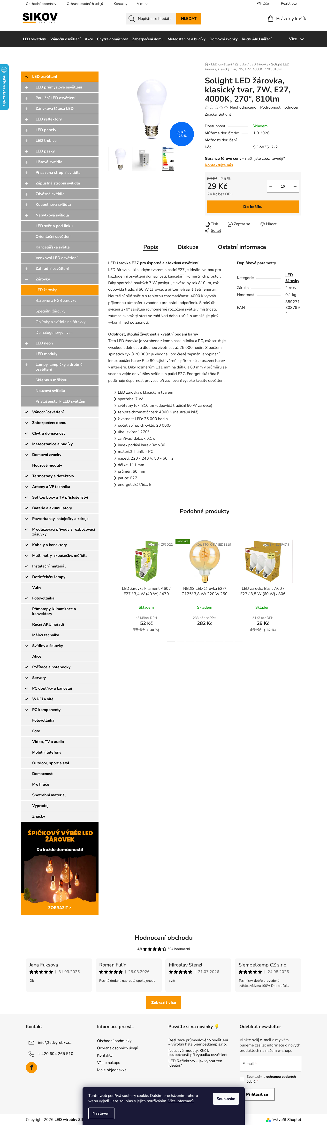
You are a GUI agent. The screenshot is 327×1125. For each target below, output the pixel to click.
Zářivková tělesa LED (55, 108)
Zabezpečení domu (49, 422)
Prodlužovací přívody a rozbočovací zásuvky (63, 532)
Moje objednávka (111, 1070)
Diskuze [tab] (187, 247)
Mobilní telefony (46, 752)
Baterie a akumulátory (52, 508)
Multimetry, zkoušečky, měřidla (60, 555)
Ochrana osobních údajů (85, 3)
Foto (36, 731)
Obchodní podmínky (41, 3)
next (297, 589)
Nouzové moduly (47, 465)
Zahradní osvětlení (52, 268)
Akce (36, 656)
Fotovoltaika (43, 598)
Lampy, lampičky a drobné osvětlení (59, 367)
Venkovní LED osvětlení (56, 258)
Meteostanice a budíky (52, 444)
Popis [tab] (150, 247)
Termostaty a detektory (53, 476)
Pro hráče (40, 784)
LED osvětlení (44, 76)
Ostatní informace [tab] (242, 247)
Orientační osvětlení (53, 236)
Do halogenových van (54, 332)
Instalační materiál (49, 566)
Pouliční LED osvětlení (55, 98)
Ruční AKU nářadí (48, 624)
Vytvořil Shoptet (287, 1119)
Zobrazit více (163, 1002)
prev (112, 589)
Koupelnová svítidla (53, 204)
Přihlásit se (257, 1094)
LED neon (44, 343)
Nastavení (101, 1113)
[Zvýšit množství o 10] (295, 186)
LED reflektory (49, 119)
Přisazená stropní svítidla (58, 172)
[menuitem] (34, 39)
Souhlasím (226, 1098)
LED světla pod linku (54, 226)
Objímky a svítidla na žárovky (60, 322)
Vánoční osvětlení (48, 412)
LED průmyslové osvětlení (59, 87)
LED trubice (46, 140)
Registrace (289, 3)
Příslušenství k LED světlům (60, 401)
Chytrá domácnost (48, 433)
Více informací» (181, 1101)
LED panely (46, 130)
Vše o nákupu (108, 1062)
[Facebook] (31, 1067)
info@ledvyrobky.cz (54, 1042)
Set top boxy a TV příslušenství (60, 497)
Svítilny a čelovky (47, 645)
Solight (225, 114)
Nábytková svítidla (52, 215)
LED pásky (45, 151)
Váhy (36, 587)
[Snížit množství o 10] (270, 186)
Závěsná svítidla (50, 194)
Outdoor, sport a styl (50, 763)
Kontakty (120, 3)
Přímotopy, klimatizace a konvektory (54, 611)
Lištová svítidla (49, 162)
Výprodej (40, 805)
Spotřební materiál (49, 795)
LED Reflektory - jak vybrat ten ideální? (195, 1063)
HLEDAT (189, 18)
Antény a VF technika (51, 486)
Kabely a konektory (49, 545)
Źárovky (43, 279)
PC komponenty (46, 709)
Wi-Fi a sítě (42, 699)
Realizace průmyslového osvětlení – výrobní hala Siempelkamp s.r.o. (198, 1042)
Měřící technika (45, 635)
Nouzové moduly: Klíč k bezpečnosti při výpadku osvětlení (197, 1053)
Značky (38, 816)
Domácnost (42, 773)
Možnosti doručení (221, 140)
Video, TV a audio (48, 741)
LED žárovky (46, 290)
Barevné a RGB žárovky (56, 300)
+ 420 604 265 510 (55, 1053)
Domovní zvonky (46, 454)
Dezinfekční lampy (48, 577)
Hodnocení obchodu (164, 938)
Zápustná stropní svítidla (58, 183)
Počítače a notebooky (51, 667)
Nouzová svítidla (50, 390)
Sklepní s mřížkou (51, 380)
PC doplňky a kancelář (52, 688)
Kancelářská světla (53, 247)
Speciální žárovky (50, 311)
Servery (39, 677)
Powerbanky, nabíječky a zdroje (60, 518)
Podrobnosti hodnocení (280, 107)
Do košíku (253, 206)
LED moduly (46, 354)
